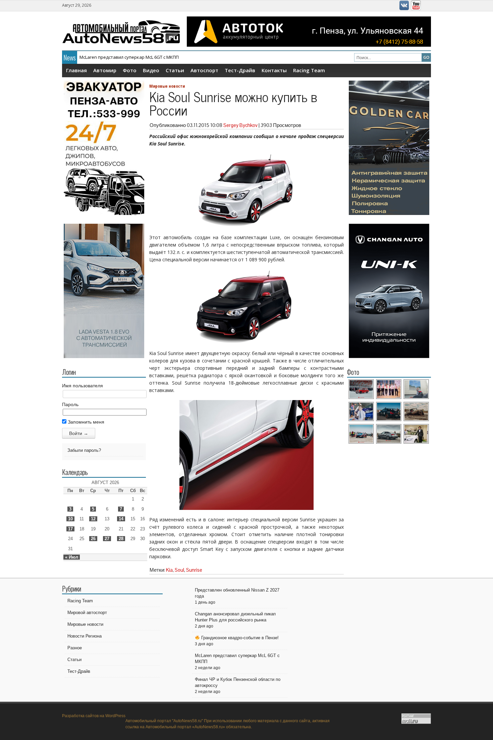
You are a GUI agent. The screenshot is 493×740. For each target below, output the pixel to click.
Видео (151, 70)
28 (121, 538)
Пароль (70, 404)
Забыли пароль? (84, 450)
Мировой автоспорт (87, 612)
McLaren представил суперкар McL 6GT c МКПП (129, 57)
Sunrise (194, 570)
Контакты (274, 70)
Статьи (175, 70)
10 (70, 518)
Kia (169, 570)
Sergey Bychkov (240, 125)
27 (107, 538)
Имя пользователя (82, 385)
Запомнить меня (85, 422)
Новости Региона (84, 636)
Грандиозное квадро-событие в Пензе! (239, 637)
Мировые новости (167, 86)
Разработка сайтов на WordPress (93, 715)
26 (93, 538)
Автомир (104, 70)
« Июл (71, 557)
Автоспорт (204, 70)
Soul (179, 570)
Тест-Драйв (240, 70)
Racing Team (309, 70)
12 (93, 518)
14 (121, 518)
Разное (74, 647)
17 (70, 528)
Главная (76, 70)
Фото (129, 70)
